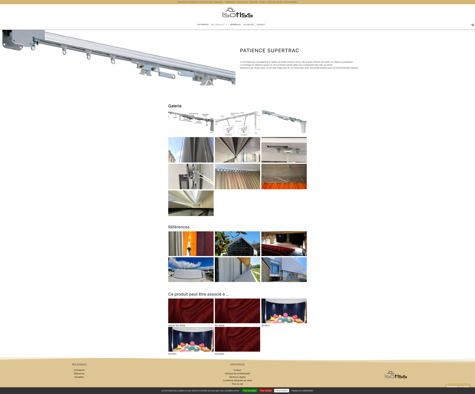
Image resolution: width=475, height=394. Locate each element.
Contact (261, 24)
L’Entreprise (79, 370)
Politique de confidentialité (237, 373)
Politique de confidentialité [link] (302, 391)
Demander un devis (458, 386)
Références (235, 24)
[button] (473, 25)
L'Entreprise (203, 24)
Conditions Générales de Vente (237, 380)
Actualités (248, 24)
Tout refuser (266, 390)
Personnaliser (281, 390)
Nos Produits (218, 24)
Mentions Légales (237, 377)
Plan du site (237, 384)
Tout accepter (249, 390)
